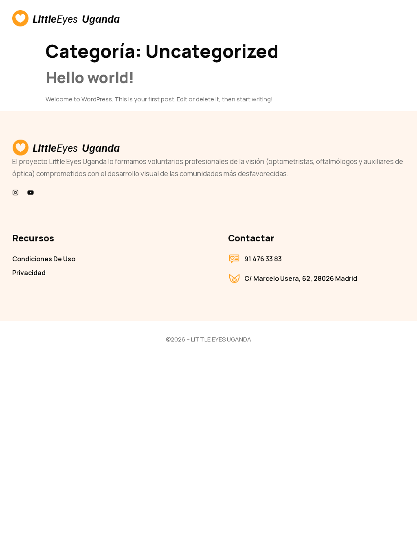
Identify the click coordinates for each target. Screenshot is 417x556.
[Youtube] (30, 192)
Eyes (67, 18)
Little (45, 18)
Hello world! (90, 77)
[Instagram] (15, 192)
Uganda (101, 18)
